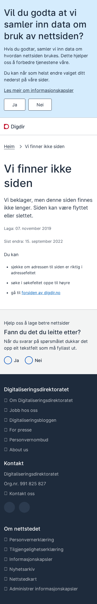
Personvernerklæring (31, 539)
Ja (14, 104)
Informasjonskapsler (30, 559)
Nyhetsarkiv (22, 569)
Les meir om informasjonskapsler (39, 90)
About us (18, 449)
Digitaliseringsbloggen (32, 420)
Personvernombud (28, 439)
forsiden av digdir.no (41, 292)
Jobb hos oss (23, 410)
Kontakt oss (22, 493)
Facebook (9, 509)
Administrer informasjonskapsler (43, 588)
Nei (40, 104)
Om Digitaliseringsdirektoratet (41, 400)
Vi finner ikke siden (45, 146)
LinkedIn (24, 509)
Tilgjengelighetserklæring (36, 549)
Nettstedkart (23, 579)
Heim (9, 146)
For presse (20, 429)
